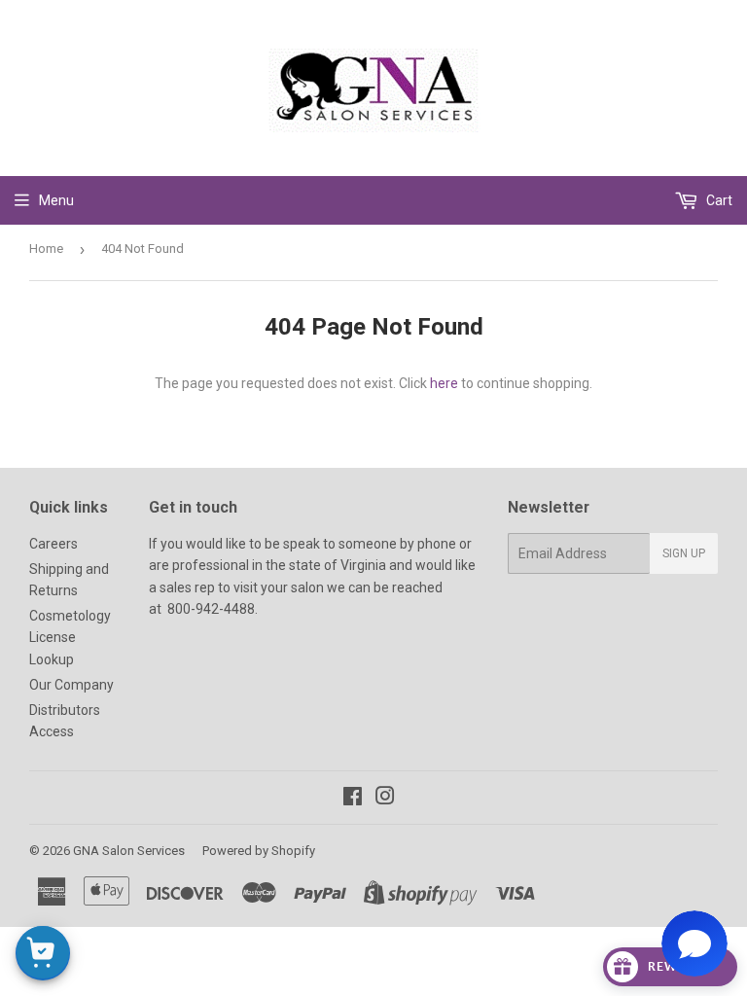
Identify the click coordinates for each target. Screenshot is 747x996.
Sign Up (683, 553)
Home (46, 248)
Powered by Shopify (258, 850)
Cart (717, 200)
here (444, 383)
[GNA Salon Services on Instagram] (385, 798)
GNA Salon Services (129, 850)
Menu (56, 200)
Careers (53, 543)
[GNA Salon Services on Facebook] (352, 798)
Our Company (71, 685)
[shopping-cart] (43, 953)
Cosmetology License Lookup (70, 637)
